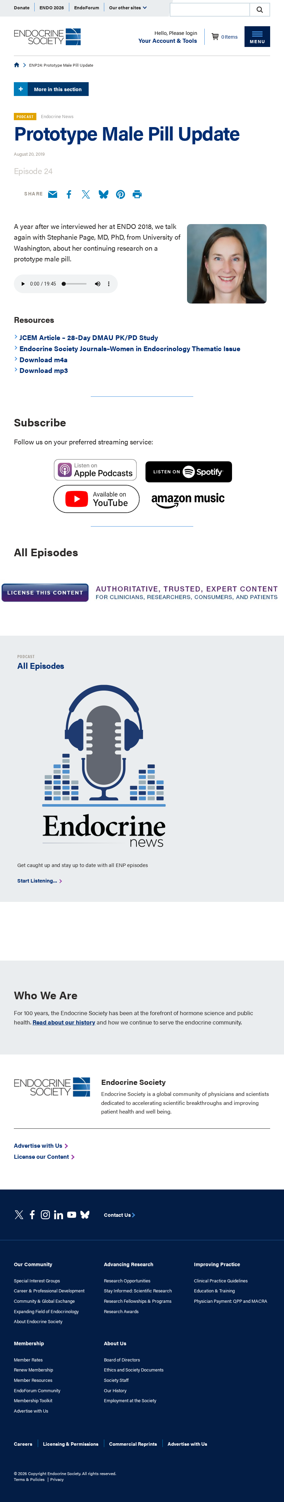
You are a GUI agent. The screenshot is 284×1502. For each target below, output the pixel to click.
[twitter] (19, 1214)
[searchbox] (209, 10)
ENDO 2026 (51, 7)
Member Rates (28, 1360)
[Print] (137, 194)
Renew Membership (33, 1370)
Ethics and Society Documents (133, 1370)
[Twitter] (86, 194)
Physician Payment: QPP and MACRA (230, 1301)
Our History (115, 1390)
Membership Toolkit (33, 1400)
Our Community (33, 1264)
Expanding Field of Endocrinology (46, 1311)
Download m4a (43, 359)
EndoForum (86, 7)
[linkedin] (71, 1214)
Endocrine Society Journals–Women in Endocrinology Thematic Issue (129, 348)
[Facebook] (69, 194)
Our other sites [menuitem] (125, 7)
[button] (259, 10)
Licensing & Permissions (70, 1443)
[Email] (52, 195)
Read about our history (64, 1022)
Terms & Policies (29, 1479)
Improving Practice (217, 1264)
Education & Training (214, 1290)
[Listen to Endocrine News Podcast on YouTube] (96, 510)
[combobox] (209, 10)
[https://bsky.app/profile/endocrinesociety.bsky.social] (85, 1214)
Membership (29, 1343)
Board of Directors (122, 1360)
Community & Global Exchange (44, 1301)
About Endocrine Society (38, 1321)
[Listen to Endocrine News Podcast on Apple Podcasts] (95, 479)
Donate (21, 7)
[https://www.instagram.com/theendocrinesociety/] (45, 1214)
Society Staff (116, 1380)
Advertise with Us (31, 1411)
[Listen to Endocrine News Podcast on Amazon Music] (188, 510)
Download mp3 (43, 370)
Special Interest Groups (37, 1280)
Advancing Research (128, 1264)
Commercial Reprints (133, 1443)
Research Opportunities (127, 1280)
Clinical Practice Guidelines (221, 1280)
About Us (115, 1343)
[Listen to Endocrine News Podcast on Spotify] (188, 479)
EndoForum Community (37, 1390)
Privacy (57, 1479)
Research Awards (121, 1311)
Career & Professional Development (49, 1290)
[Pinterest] (120, 195)
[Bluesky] (103, 195)
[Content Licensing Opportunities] (142, 593)
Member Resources (33, 1380)
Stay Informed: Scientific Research (138, 1290)
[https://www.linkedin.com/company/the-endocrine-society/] (58, 1214)
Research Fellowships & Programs (137, 1301)
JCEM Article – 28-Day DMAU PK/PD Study (88, 337)
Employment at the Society (130, 1400)
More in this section (58, 89)
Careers (23, 1443)
